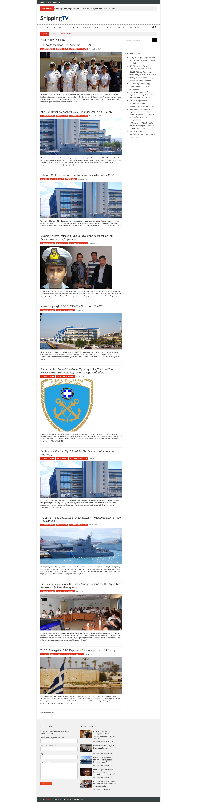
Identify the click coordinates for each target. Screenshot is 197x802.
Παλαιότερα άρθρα (47, 713)
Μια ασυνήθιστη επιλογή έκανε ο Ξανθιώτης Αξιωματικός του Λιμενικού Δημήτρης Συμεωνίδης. (76, 237)
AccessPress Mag (77, 799)
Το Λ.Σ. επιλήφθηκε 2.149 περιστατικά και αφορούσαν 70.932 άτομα (78, 650)
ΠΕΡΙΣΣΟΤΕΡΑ (133, 27)
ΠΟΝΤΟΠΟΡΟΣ (74, 27)
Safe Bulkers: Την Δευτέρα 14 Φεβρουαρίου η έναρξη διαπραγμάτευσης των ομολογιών (141, 103)
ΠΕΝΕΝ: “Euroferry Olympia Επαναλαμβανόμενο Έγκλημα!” (77, 9)
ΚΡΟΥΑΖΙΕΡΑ (59, 27)
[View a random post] (153, 27)
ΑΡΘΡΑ (110, 27)
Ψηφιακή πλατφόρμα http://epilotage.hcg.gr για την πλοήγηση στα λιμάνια (142, 134)
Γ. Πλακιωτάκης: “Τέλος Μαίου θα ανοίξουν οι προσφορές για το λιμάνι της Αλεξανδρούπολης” (142, 125)
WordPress (63, 799)
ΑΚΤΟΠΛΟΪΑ (45, 27)
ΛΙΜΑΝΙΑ (44, 179)
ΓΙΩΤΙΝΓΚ (86, 27)
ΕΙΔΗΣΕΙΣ (120, 27)
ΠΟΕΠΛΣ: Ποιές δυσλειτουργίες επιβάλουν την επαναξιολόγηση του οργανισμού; (80, 519)
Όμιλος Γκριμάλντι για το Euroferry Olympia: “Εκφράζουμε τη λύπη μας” (104, 771)
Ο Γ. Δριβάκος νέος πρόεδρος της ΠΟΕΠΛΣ (66, 45)
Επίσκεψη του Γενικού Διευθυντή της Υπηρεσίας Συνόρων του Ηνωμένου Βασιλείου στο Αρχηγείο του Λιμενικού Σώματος (76, 370)
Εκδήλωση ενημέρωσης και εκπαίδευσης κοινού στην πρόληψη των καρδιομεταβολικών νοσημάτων (80, 585)
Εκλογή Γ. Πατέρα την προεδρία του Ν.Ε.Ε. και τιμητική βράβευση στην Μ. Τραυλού (142, 60)
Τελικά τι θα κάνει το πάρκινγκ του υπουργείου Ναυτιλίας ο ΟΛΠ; (78, 175)
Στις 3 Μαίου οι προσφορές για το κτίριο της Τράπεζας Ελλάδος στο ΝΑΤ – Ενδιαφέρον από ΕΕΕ (141, 95)
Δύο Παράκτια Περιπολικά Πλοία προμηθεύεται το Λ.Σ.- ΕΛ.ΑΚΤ (77, 112)
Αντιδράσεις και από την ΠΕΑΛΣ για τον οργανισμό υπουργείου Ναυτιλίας (77, 452)
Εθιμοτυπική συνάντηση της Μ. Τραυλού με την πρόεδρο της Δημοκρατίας (140, 86)
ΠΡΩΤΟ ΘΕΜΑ (62, 49)
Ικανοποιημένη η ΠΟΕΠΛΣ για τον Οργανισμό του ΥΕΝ (72, 306)
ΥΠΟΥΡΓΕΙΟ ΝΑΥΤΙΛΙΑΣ (78, 49)
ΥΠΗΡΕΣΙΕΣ (99, 27)
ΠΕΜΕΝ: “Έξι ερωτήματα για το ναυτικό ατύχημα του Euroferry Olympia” (104, 759)
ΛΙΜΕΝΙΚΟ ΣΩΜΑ (47, 49)
